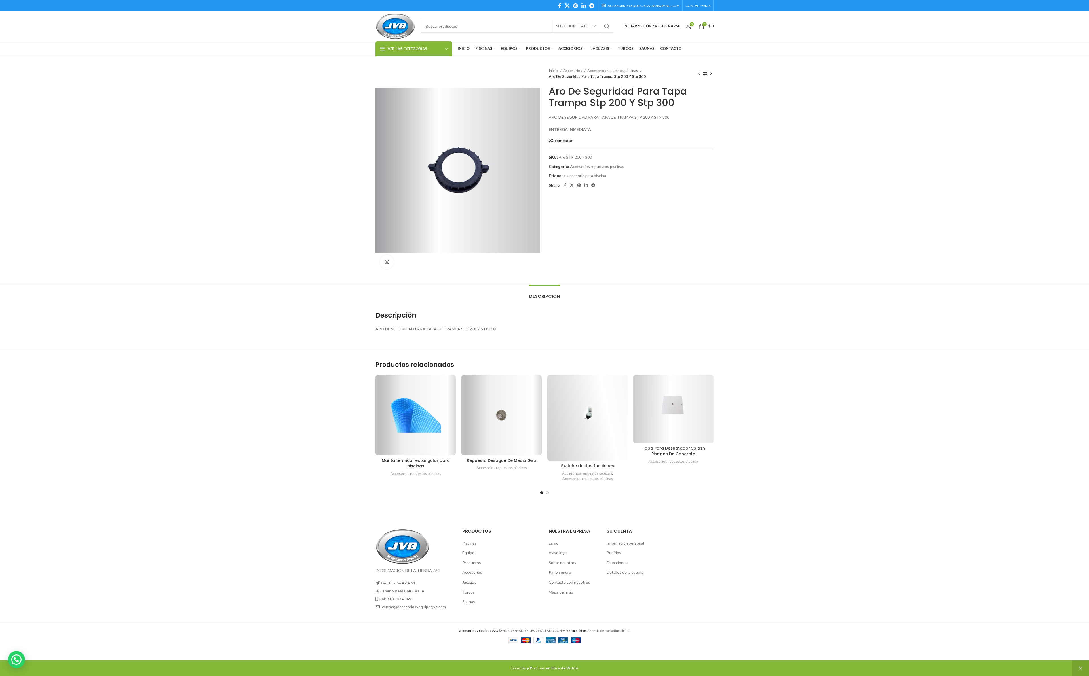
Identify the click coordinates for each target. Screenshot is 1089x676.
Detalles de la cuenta (625, 572)
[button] (16, 659)
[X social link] (567, 5)
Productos (471, 562)
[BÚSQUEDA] (606, 26)
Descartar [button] (1080, 668)
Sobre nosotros (562, 562)
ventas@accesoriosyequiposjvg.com (414, 606)
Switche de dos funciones (587, 466)
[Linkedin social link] (584, 5)
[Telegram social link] (592, 5)
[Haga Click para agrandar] (387, 262)
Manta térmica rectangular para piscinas (416, 463)
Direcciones (617, 562)
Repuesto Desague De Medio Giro (501, 460)
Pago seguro (560, 572)
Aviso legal (558, 552)
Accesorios (573, 70)
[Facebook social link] (559, 5)
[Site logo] (395, 25)
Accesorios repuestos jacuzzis (587, 473)
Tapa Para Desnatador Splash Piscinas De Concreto (673, 451)
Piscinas (469, 543)
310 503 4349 (399, 598)
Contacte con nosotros (569, 582)
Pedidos (614, 552)
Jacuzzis (469, 582)
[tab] (544, 293)
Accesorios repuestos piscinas (613, 70)
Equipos (469, 552)
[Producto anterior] (699, 73)
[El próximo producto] (711, 73)
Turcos (468, 592)
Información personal (625, 543)
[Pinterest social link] (575, 5)
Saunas (468, 601)
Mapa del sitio (561, 592)
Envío (553, 543)
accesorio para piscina (586, 175)
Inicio (554, 70)
